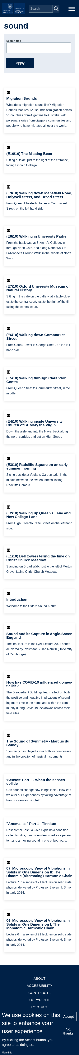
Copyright (39, 1000)
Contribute (39, 993)
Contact (39, 1007)
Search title (13, 40)
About (39, 978)
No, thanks (68, 1031)
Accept (68, 1016)
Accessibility (39, 986)
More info (7, 1052)
